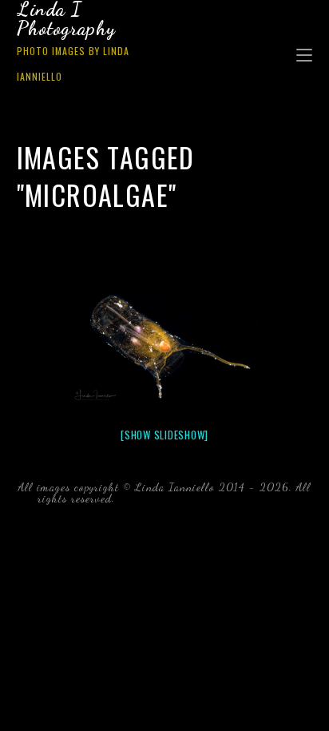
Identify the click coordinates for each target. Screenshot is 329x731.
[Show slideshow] (164, 435)
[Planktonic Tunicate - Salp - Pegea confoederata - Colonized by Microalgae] (164, 343)
